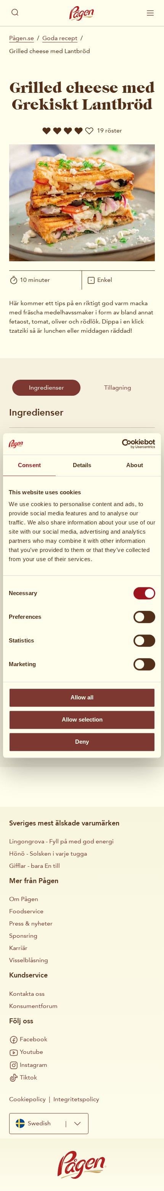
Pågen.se (21, 38)
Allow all (82, 697)
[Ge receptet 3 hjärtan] (67, 130)
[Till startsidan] (82, 13)
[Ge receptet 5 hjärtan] (89, 130)
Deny (82, 741)
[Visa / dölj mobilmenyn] (150, 13)
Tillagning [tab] (117, 387)
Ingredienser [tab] (46, 387)
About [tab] (134, 465)
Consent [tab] (29, 465)
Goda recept (59, 38)
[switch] (144, 617)
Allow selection (82, 719)
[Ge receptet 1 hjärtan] (46, 130)
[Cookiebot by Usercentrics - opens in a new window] (121, 444)
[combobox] (48, 1123)
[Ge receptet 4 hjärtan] (78, 130)
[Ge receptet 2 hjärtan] (57, 130)
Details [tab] (82, 465)
